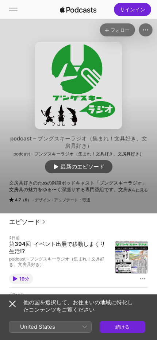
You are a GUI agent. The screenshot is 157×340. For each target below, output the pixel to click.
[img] (78, 9)
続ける (122, 327)
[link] (27, 222)
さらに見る (138, 190)
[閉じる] (12, 304)
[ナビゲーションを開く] (13, 9)
